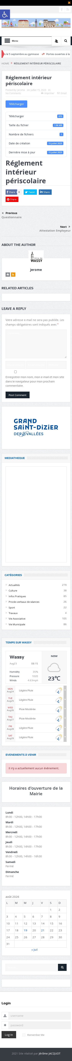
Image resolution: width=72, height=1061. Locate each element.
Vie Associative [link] (17, 618)
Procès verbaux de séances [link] (24, 602)
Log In (9, 1035)
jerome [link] (21, 89)
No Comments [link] (13, 93)
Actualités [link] (14, 585)
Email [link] (64, 93)
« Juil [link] (34, 949)
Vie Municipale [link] (17, 624)
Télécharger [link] (16, 104)
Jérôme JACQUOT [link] (49, 1053)
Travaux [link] (13, 613)
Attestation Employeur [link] (55, 231)
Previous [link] (11, 213)
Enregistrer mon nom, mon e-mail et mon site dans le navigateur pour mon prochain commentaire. (35, 381)
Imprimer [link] (49, 93)
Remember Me (35, 1034)
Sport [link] (12, 607)
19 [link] (25, 930)
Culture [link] (13, 590)
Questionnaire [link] (12, 217)
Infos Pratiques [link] (17, 596)
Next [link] (63, 227)
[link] (5, 14)
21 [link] (43, 930)
